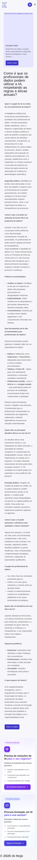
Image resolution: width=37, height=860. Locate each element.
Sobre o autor (12, 63)
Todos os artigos (12, 727)
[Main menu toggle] (30, 5)
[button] (35, 4)
